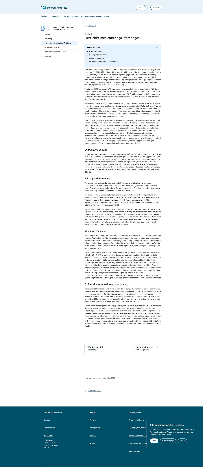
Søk (139, 8)
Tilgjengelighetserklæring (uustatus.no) (143, 428)
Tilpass (182, 441)
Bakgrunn (46, 34)
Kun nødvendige (168, 441)
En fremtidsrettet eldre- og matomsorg (103, 62)
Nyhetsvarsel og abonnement (139, 443)
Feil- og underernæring (97, 55)
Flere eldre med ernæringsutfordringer (56, 43)
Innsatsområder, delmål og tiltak (54, 52)
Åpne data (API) (134, 451)
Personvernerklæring (136, 420)
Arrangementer (95, 428)
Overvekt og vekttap (96, 51)
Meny (157, 8)
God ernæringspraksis (50, 47)
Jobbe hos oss (49, 428)
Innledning (47, 39)
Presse (92, 443)
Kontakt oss (48, 436)
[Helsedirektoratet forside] (56, 7)
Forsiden (44, 16)
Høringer (93, 436)
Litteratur (46, 56)
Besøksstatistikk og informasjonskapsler (144, 436)
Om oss (47, 420)
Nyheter (93, 420)
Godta (154, 441)
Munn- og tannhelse (96, 58)
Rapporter (55, 16)
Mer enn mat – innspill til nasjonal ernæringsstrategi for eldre (86, 16)
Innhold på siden (93, 47)
